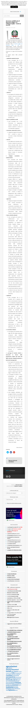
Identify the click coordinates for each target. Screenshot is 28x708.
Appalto (16, 671)
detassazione (18, 677)
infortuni (8, 680)
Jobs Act (15, 680)
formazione (18, 678)
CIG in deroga (17, 673)
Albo (13, 617)
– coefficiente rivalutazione (13, 587)
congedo (9, 674)
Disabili (8, 678)
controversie (16, 675)
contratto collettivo (15, 674)
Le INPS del (14, 527)
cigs (6, 674)
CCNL (13, 673)
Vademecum (13, 610)
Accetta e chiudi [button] (14, 6)
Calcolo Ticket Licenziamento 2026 (13, 602)
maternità (8, 682)
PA (13, 682)
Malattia (17, 681)
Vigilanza (11, 690)
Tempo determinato (15, 688)
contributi (9, 675)
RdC (10, 683)
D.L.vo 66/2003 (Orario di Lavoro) (14, 647)
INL (12, 680)
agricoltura (9, 668)
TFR (7, 690)
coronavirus (10, 677)
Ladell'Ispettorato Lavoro (14, 540)
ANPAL (12, 671)
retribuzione (9, 685)
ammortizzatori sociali (12, 670)
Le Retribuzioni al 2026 (12, 589)
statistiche (9, 687)
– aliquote (14, 599)
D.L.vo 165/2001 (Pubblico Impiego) (12, 653)
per (13, 598)
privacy (7, 683)
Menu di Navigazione (14, 11)
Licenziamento (11, 681)
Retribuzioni (13, 594)
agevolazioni (11, 666)
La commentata (13, 581)
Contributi (12, 596)
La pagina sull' (12, 531)
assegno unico (8, 673)
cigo (20, 673)
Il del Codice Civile (14, 606)
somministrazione (14, 686)
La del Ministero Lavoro (13, 533)
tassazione (8, 688)
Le (14, 591)
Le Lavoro (14, 545)
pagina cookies (22, 4)
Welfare (16, 690)
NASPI (12, 682)
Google (7, 476)
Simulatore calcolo (12, 604)
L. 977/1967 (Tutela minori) (13, 651)
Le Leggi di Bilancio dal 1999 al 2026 (14, 612)
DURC (11, 678)
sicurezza (15, 685)
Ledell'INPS (14, 541)
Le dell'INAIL (11, 543)
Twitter (9, 476)
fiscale (14, 678)
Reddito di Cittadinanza (16, 683)
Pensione (18, 682)
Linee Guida (11, 615)
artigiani (20, 671)
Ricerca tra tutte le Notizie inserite (14, 503)
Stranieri (16, 687)
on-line (9, 608)
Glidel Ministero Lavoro (14, 535)
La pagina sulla (14, 529)
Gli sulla (13, 538)
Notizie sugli (13, 548)
